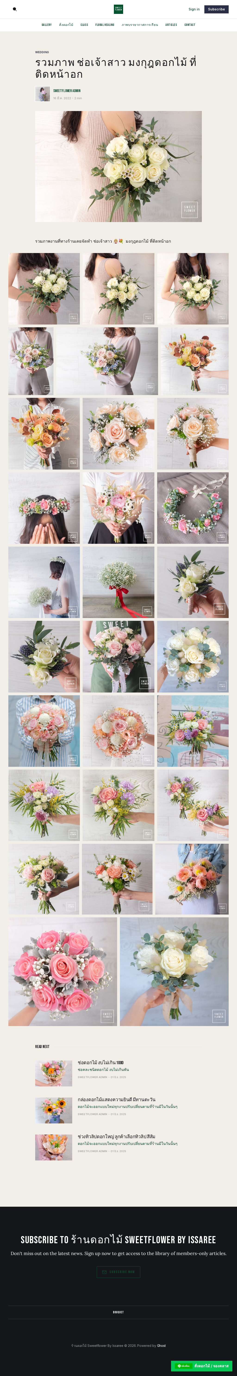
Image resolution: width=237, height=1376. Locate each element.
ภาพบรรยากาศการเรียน (140, 25)
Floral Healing (104, 25)
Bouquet (118, 1312)
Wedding (42, 52)
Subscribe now (122, 1272)
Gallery (47, 25)
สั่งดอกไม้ (66, 25)
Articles (171, 25)
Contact (190, 25)
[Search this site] (15, 9)
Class (84, 25)
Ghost (161, 1346)
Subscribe (216, 9)
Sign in (194, 9)
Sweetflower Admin (67, 91)
